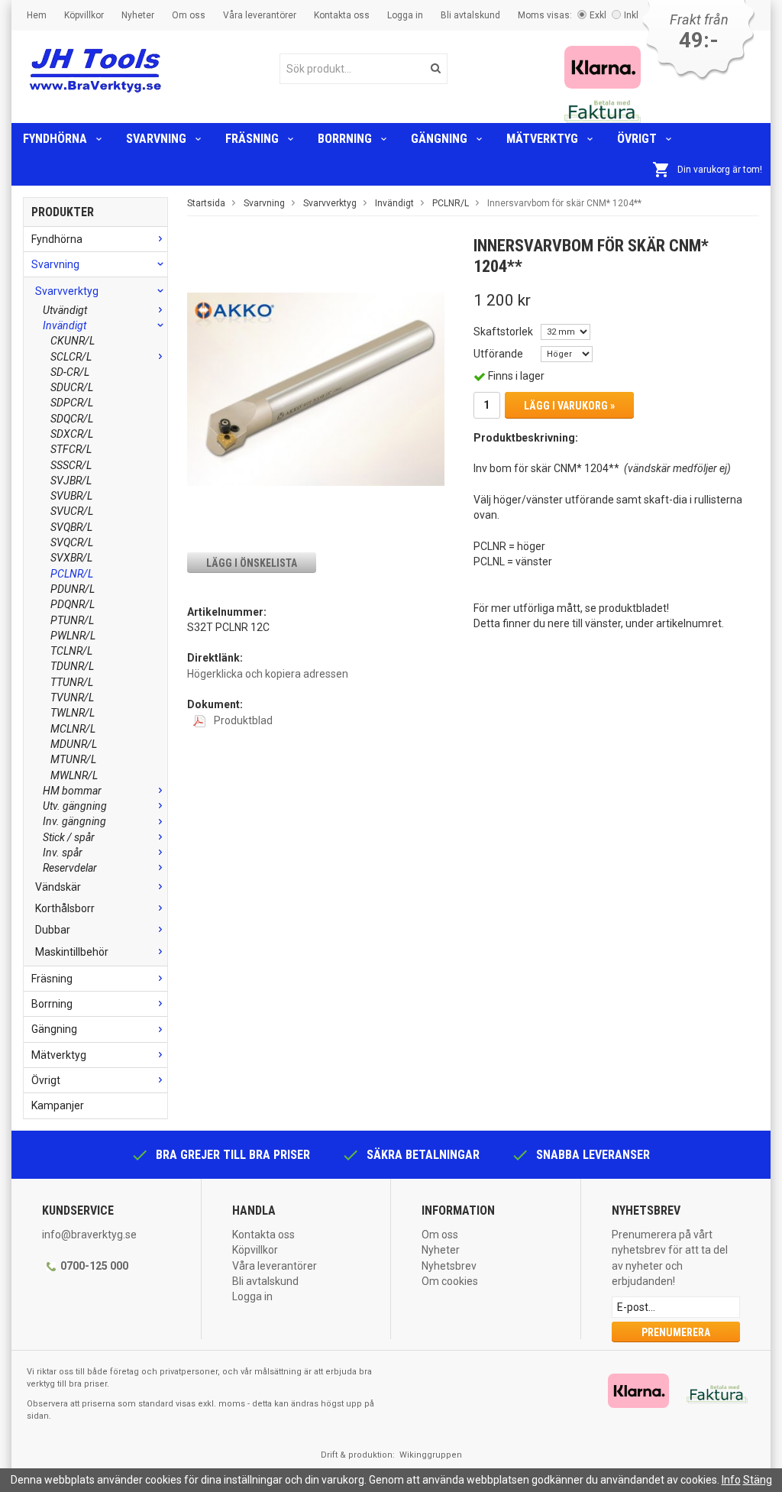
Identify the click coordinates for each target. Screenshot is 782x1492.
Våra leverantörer (259, 15)
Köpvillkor (84, 15)
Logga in (405, 15)
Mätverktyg (542, 138)
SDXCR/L (71, 434)
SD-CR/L (69, 372)
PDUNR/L (72, 589)
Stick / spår (69, 837)
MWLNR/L (74, 775)
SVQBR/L (71, 527)
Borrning (345, 138)
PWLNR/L (72, 635)
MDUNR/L (73, 744)
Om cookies (450, 1281)
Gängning (439, 138)
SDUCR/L (71, 387)
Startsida (206, 203)
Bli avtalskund (470, 15)
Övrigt (637, 138)
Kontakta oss (342, 15)
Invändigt (64, 325)
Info (731, 1480)
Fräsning (252, 138)
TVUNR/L (72, 697)
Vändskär (58, 887)
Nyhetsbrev (449, 1266)
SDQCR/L (71, 419)
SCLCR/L (71, 357)
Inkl (631, 15)
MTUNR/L (73, 759)
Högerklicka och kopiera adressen (267, 674)
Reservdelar (70, 868)
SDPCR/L (71, 402)
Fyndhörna (55, 138)
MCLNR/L (72, 729)
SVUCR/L (71, 511)
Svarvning (156, 138)
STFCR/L (71, 449)
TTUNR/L (71, 682)
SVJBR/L (71, 480)
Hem (37, 15)
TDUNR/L (72, 666)
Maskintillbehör (71, 952)
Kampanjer (57, 1105)
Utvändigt (65, 310)
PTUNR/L (72, 620)
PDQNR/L (72, 604)
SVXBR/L (71, 558)
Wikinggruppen (430, 1455)
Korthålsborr (65, 908)
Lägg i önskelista (251, 563)
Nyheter (137, 15)
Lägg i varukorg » (569, 406)
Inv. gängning (74, 821)
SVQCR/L (71, 542)
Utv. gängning (75, 806)
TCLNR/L (71, 651)
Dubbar (52, 930)
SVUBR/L (71, 496)
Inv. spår (62, 852)
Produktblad (242, 720)
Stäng (757, 1480)
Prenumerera (675, 1332)
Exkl (598, 15)
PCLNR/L (71, 574)
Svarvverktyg (67, 291)
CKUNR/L (72, 341)
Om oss (188, 15)
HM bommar (72, 791)
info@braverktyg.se (89, 1234)
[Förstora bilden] (315, 388)
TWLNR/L (72, 713)
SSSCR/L (71, 465)
